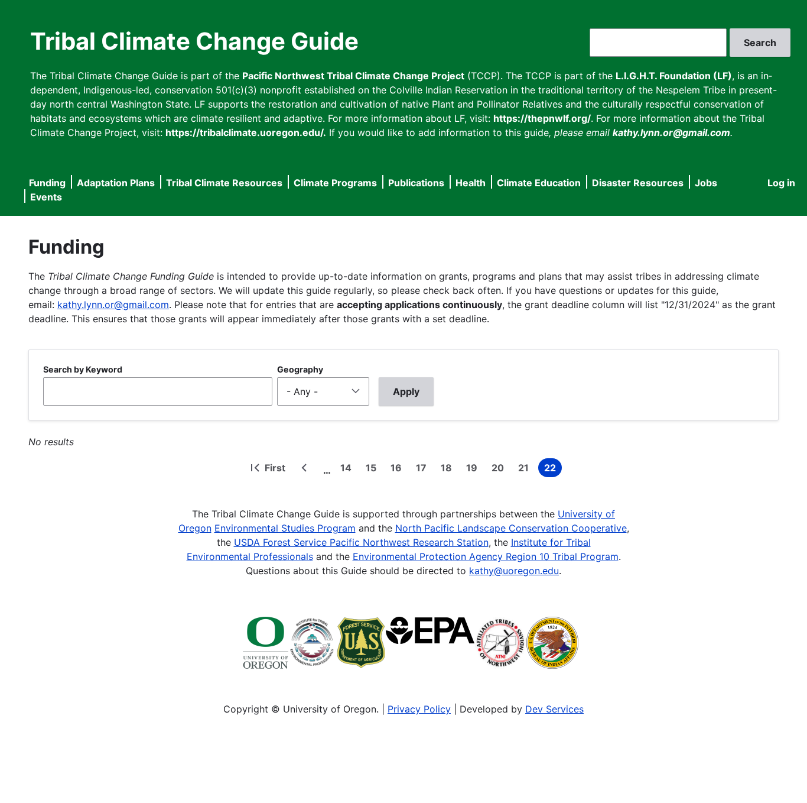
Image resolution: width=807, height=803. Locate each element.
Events (46, 197)
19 (474, 469)
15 (373, 469)
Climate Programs (335, 183)
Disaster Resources (638, 183)
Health (470, 183)
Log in (781, 183)
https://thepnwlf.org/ (542, 118)
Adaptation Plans (116, 183)
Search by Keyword (82, 369)
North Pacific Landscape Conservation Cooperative (511, 528)
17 (423, 469)
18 (449, 469)
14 (348, 469)
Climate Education (539, 183)
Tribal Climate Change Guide (194, 41)
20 (500, 469)
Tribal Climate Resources (224, 183)
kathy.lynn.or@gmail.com (113, 304)
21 (525, 469)
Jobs (706, 183)
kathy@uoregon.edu (514, 571)
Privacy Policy (419, 709)
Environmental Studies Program (285, 528)
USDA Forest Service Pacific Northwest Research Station (361, 542)
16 (398, 469)
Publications (416, 183)
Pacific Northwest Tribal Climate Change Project (353, 76)
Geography (300, 369)
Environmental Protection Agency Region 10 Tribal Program (486, 556)
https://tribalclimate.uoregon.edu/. (245, 132)
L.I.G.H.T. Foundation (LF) (674, 76)
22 (553, 469)
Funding (47, 183)
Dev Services (554, 709)
